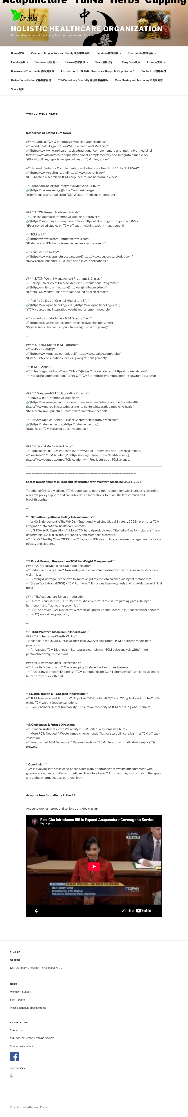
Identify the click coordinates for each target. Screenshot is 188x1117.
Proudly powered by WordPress (28, 1107)
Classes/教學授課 (75, 62)
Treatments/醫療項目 (140, 53)
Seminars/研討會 (45, 62)
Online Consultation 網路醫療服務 (31, 80)
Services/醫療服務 (107, 53)
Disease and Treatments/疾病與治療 (32, 71)
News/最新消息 (104, 62)
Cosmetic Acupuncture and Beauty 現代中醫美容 (60, 53)
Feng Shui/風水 (131, 62)
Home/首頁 (17, 53)
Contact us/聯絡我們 (153, 71)
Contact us (16, 1030)
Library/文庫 (154, 62)
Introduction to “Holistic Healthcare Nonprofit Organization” (97, 71)
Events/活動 (18, 62)
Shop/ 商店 (17, 89)
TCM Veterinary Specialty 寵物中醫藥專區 (83, 80)
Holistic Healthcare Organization (87, 29)
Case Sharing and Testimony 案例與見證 (139, 80)
